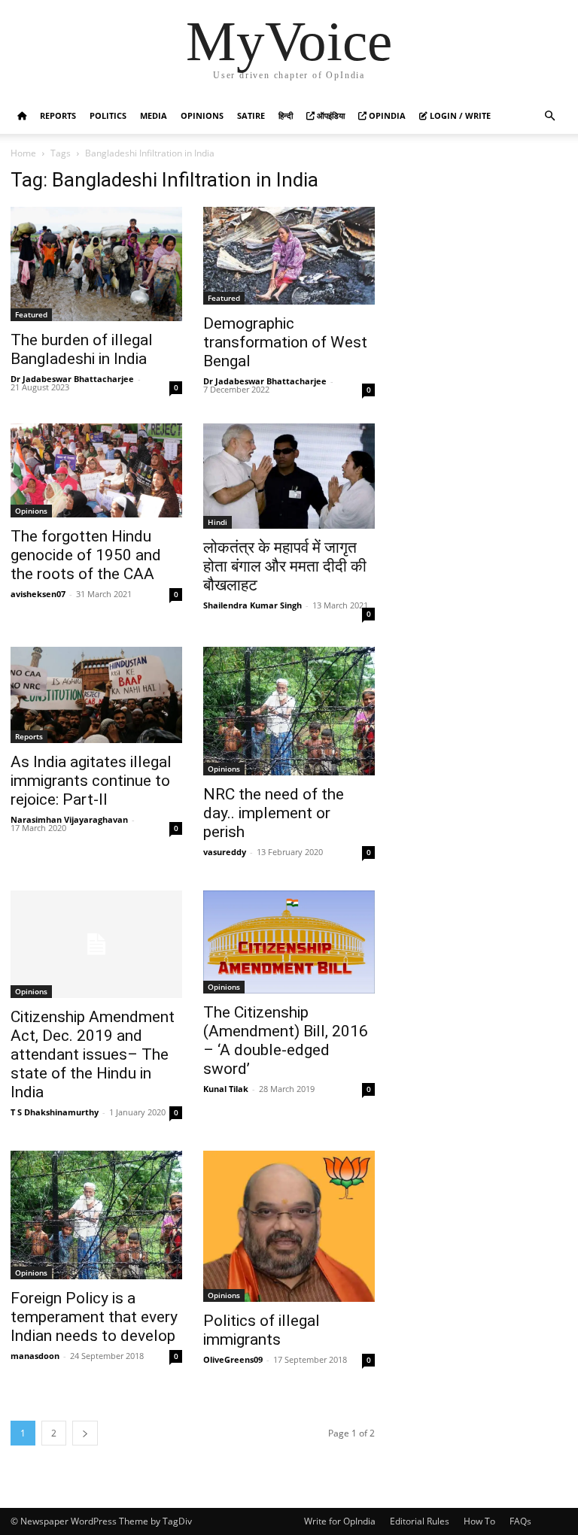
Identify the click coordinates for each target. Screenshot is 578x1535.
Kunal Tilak (225, 1088)
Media (153, 115)
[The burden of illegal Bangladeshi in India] (96, 264)
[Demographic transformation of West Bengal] (289, 256)
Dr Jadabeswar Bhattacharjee (72, 378)
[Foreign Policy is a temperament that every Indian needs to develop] (96, 1215)
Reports (58, 115)
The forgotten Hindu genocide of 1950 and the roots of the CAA (86, 555)
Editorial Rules (419, 1521)
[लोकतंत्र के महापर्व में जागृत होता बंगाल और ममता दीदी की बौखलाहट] (289, 476)
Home (23, 153)
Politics (108, 115)
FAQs (520, 1521)
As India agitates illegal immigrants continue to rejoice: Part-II (91, 780)
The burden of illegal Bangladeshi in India (82, 349)
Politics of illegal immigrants (261, 1330)
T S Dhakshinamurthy (55, 1112)
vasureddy (224, 851)
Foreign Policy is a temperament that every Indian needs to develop (94, 1317)
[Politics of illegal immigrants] (289, 1226)
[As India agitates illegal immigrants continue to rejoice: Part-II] (96, 695)
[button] (549, 116)
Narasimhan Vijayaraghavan (69, 819)
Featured (31, 314)
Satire (251, 115)
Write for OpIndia (340, 1521)
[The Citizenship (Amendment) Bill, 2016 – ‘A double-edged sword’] (289, 942)
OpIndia (386, 115)
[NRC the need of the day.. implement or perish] (289, 711)
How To (479, 1521)
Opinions (202, 115)
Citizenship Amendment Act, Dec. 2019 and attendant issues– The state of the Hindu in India (93, 1054)
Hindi (217, 522)
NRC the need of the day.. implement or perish (273, 813)
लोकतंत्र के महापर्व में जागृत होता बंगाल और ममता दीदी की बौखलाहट (285, 566)
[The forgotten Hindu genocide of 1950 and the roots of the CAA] (96, 470)
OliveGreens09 (233, 1359)
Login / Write (459, 115)
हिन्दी (285, 115)
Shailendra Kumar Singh (252, 605)
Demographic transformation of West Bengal (285, 342)
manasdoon (35, 1355)
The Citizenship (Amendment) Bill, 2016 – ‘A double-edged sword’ (285, 1040)
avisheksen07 (38, 593)
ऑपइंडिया (330, 115)
